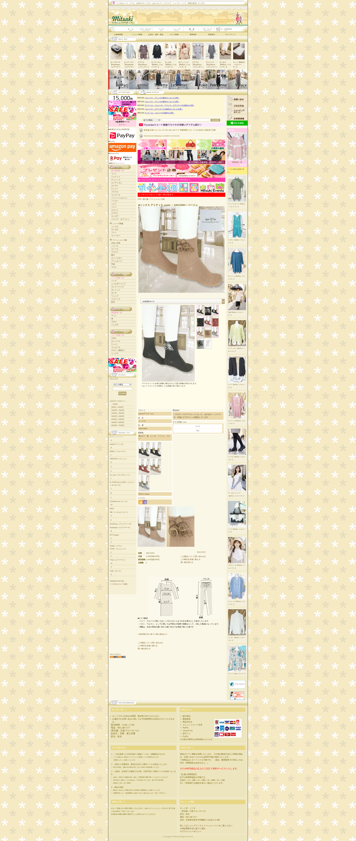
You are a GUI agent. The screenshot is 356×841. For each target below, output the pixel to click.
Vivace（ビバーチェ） (118, 560)
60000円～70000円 (117, 425)
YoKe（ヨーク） (116, 571)
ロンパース (115, 341)
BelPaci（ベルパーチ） (118, 451)
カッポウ (114, 216)
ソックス (114, 353)
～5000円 (114, 404)
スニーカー (115, 236)
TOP (139, 199)
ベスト (114, 204)
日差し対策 (115, 243)
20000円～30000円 (117, 413)
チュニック (115, 180)
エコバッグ (115, 299)
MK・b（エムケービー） (119, 512)
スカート (114, 210)
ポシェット (115, 290)
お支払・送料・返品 (155, 34)
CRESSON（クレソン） (119, 459)
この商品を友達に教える (190, 559)
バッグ (114, 281)
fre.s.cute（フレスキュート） (120, 475)
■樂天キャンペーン (117, 163)
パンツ (114, 207)
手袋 (113, 264)
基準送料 (193, 34)
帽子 (113, 255)
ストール (114, 249)
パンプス (114, 226)
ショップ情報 (137, 34)
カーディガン (116, 183)
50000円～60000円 (117, 422)
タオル (114, 322)
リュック (114, 296)
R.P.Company (114, 535)
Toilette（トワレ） (116, 546)
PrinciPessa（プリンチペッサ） (121, 524)
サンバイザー (116, 258)
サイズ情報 (174, 34)
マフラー (114, 252)
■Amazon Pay (113, 153)
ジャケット (115, 177)
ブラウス (114, 192)
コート (114, 174)
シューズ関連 (117, 224)
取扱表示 (211, 34)
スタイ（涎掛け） (118, 350)
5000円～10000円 (117, 407)
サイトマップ (230, 34)
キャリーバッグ (117, 287)
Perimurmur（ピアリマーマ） (120, 528)
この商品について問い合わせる (193, 556)
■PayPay (111, 141)
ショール (114, 246)
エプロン (114, 213)
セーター (114, 186)
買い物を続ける (187, 562)
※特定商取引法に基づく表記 (192, 828)
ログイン (122, 125)
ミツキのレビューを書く (119, 584)
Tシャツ (114, 189)
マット (114, 315)
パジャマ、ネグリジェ (120, 219)
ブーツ (114, 232)
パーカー (114, 201)
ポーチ (114, 293)
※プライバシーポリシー (190, 831)
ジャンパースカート (119, 198)
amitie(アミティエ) (116, 444)
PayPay (186, 728)
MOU (112, 509)
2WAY (113, 338)
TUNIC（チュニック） (118, 549)
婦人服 (145, 199)
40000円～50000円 (117, 419)
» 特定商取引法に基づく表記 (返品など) (152, 634)
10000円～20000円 (117, 410)
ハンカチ (114, 325)
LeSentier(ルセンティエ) (118, 501)
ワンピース (115, 195)
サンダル (114, 229)
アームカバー (116, 261)
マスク (114, 267)
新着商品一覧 (237, 162)
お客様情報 (118, 34)
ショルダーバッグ (118, 284)
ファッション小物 (157, 199)
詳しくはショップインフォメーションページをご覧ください (206, 826)
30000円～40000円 (117, 416)
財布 (113, 302)
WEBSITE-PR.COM (117, 581)
